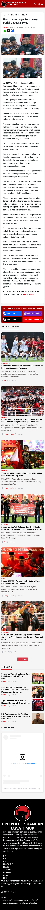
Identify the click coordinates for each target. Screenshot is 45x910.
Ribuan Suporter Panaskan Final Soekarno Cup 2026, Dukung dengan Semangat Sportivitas (21, 420)
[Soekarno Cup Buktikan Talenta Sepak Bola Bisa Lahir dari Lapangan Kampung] (22, 347)
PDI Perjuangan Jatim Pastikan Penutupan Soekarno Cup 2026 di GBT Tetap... (15, 716)
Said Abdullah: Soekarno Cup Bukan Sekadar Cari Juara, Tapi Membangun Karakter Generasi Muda (22, 637)
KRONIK (4, 417)
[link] (22, 45)
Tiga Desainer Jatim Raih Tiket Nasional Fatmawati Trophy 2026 (15, 702)
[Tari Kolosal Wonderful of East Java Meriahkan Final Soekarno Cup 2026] (22, 454)
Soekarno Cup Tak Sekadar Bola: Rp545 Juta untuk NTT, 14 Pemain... (15, 676)
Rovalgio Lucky (9, 434)
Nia (5, 380)
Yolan (5, 652)
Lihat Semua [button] (22, 659)
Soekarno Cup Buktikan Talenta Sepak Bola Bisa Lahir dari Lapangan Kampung (22, 367)
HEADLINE (5, 525)
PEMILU (4, 578)
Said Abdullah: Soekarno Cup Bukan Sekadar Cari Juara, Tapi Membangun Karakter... (14, 689)
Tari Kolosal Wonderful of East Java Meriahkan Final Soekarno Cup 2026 (21, 474)
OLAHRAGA (5, 363)
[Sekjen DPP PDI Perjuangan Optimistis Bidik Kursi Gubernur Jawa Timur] (22, 562)
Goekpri (6, 27)
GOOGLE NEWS (27, 294)
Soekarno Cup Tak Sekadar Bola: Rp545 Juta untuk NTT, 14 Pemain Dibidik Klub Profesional (21, 528)
